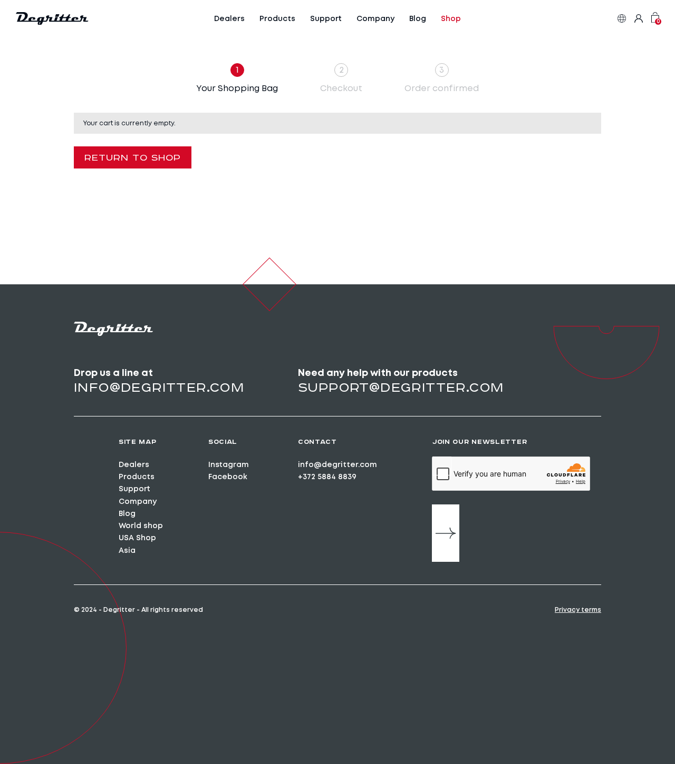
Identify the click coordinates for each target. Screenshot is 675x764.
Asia (127, 550)
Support (326, 18)
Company (375, 18)
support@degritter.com (401, 387)
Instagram (228, 464)
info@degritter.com (159, 387)
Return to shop (132, 157)
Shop (451, 18)
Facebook (227, 476)
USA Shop (137, 537)
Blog (417, 18)
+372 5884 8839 (327, 476)
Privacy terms (578, 610)
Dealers (229, 18)
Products (277, 18)
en (622, 18)
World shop (141, 525)
